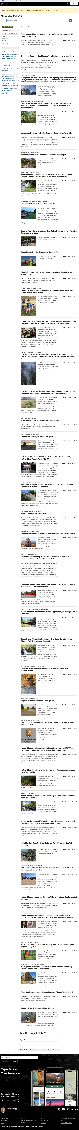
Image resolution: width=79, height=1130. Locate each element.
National (4, 40)
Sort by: (62, 27)
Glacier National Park (7, 50)
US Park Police (5, 82)
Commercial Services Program (9, 88)
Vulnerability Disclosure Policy (69, 1118)
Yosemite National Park (7, 56)
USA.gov (63, 1120)
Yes (24, 1039)
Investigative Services (7, 78)
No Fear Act (44, 1120)
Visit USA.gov (38, 1126)
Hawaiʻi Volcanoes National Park (9, 60)
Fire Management (6, 90)
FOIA (2, 1123)
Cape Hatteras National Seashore (10, 51)
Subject (3, 43)
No (24, 1044)
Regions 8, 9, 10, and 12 (7, 92)
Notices (23, 1118)
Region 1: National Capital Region (10, 85)
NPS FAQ (43, 1118)
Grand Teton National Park (8, 58)
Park (3, 38)
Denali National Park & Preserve (9, 65)
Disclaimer (43, 1123)
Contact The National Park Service (28, 1121)
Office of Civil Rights (66, 1123)
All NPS (14, 1062)
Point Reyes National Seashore (9, 68)
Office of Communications (8, 76)
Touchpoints (52, 1049)
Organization (5, 42)
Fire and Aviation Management (9, 80)
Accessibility (4, 1118)
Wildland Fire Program (7, 83)
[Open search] (18, 47)
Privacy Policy (5, 1120)
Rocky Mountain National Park (9, 54)
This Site (5, 1062)
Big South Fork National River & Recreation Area (9, 63)
